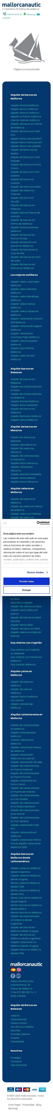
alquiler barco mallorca (24, 109)
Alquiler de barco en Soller (26, 186)
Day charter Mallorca (23, 664)
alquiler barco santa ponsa (26, 142)
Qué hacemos (19, 1065)
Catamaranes (19, 1019)
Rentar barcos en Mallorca (26, 912)
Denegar (26, 590)
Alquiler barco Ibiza (22, 625)
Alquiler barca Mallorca (24, 420)
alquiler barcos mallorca (25, 112)
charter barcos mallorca (25, 120)
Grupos (15, 1038)
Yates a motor (19, 1023)
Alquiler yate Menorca (23, 444)
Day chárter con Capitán (26, 642)
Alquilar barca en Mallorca (26, 416)
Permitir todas (26, 581)
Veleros (15, 1015)
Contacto (6, 18)
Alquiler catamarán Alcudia (26, 762)
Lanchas (15, 1030)
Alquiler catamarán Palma (26, 840)
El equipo (16, 1057)
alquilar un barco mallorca (26, 116)
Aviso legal (14, 1104)
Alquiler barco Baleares (24, 405)
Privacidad (28, 1104)
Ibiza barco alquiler (22, 602)
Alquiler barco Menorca (24, 463)
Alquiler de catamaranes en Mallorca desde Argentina (25, 920)
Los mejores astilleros (24, 275)
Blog (38, 1104)
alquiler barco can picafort (26, 138)
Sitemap (13, 1108)
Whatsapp (31, 14)
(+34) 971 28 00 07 (14, 14)
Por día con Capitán (22, 1026)
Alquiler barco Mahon (23, 478)
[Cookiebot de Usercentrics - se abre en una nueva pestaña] (37, 523)
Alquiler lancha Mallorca (24, 105)
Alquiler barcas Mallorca (25, 401)
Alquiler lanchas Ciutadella (26, 474)
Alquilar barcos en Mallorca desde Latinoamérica (22, 857)
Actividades (17, 1041)
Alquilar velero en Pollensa (26, 513)
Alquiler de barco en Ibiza (25, 628)
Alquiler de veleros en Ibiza (26, 606)
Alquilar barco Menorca (24, 481)
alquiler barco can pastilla (26, 146)
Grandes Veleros (20, 1034)
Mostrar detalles (35, 572)
